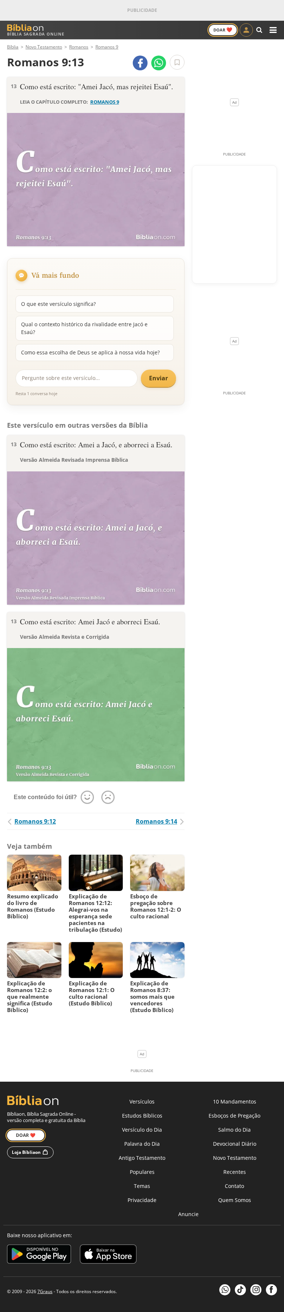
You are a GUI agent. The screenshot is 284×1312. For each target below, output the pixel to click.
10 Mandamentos (234, 1101)
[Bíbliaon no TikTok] (240, 1289)
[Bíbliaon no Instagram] (255, 1289)
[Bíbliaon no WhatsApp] (224, 1289)
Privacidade (142, 1199)
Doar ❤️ (26, 1135)
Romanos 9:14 (156, 821)
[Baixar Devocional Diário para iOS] (108, 1255)
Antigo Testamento (142, 1157)
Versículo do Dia (142, 1129)
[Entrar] (246, 30)
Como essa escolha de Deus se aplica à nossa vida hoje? (90, 352)
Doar (222, 29)
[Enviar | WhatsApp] (158, 63)
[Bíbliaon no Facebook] (271, 1289)
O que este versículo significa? (58, 303)
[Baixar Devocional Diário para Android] (39, 1255)
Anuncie (188, 1214)
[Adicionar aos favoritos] (177, 62)
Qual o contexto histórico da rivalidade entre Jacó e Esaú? (84, 328)
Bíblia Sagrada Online (35, 34)
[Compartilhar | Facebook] (140, 63)
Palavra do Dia (142, 1143)
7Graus (45, 1291)
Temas (142, 1185)
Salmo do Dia (234, 1129)
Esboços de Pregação (234, 1115)
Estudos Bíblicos (142, 1115)
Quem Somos (234, 1199)
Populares (142, 1171)
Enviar (158, 378)
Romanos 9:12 (35, 821)
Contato (234, 1185)
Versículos (142, 1101)
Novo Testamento (234, 1157)
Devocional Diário (234, 1143)
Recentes (234, 1171)
